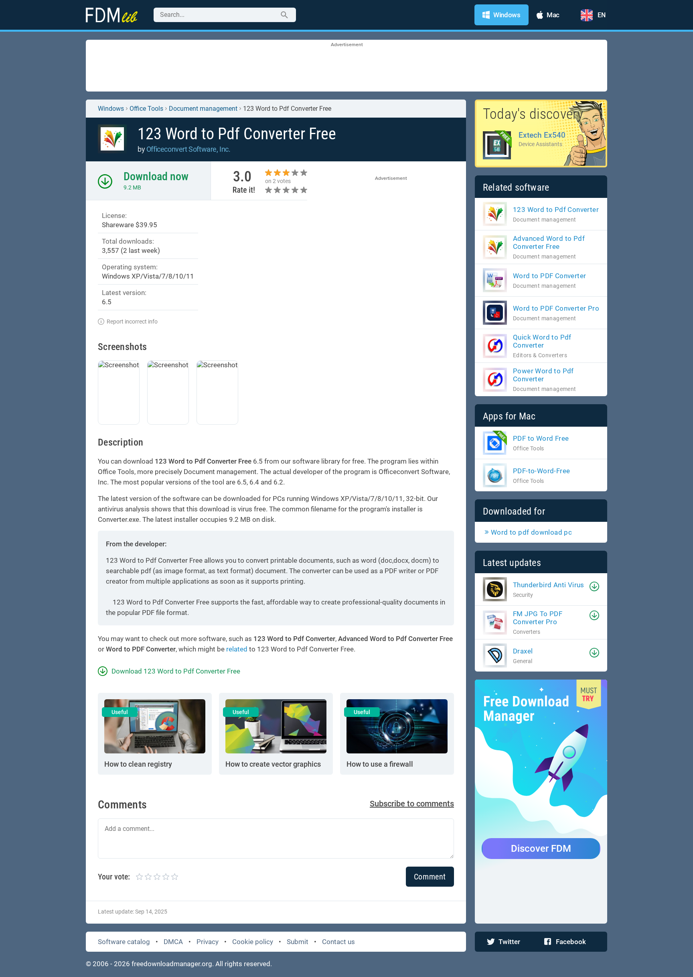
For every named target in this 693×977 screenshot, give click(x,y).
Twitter (509, 942)
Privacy (208, 942)
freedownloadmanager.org (172, 964)
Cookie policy (252, 942)
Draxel (523, 651)
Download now (156, 176)
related (236, 649)
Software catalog (124, 942)
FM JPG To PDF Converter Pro (537, 618)
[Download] (594, 586)
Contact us (338, 942)
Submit (297, 942)
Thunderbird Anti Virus (548, 585)
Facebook (571, 942)
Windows (111, 108)
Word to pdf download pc (531, 532)
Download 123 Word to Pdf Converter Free (175, 671)
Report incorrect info (132, 321)
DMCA (173, 942)
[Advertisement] (346, 66)
